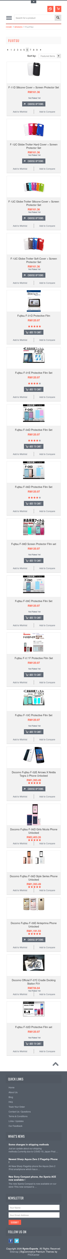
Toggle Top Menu (33, 2)
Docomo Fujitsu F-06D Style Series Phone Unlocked (34, 877)
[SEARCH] (58, 18)
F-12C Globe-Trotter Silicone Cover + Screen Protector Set (33, 203)
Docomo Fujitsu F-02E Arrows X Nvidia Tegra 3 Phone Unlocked (34, 773)
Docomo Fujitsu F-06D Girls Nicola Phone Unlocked (33, 830)
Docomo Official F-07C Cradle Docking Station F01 (34, 981)
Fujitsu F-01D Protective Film (33, 315)
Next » (40, 50)
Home (9, 26)
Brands (18, 26)
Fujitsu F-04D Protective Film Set (33, 430)
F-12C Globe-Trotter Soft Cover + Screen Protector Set (34, 260)
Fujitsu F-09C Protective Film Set (33, 601)
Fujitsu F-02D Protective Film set (33, 1027)
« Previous (7, 50)
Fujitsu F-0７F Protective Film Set (34, 658)
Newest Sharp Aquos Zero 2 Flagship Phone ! (33, 1161)
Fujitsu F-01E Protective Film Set (33, 372)
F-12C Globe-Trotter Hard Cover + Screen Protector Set (34, 146)
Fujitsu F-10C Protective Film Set (33, 715)
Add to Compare (47, 111)
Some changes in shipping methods (29, 1144)
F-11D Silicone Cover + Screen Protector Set (33, 87)
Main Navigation (9, 18)
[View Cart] (58, 9)
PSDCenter (33, 1254)
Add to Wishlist (20, 111)
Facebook (11, 1241)
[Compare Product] (50, 9)
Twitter (16, 1241)
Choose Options (35, 104)
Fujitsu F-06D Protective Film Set (33, 487)
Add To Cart (35, 332)
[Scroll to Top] (56, 1065)
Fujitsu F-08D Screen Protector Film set (33, 544)
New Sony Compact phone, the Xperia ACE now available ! (32, 1178)
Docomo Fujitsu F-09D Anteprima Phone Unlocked (34, 924)
